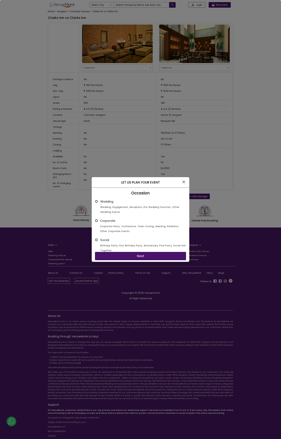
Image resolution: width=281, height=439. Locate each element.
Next (140, 256)
